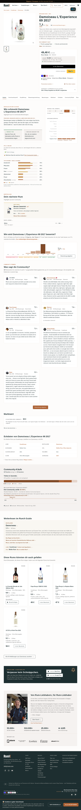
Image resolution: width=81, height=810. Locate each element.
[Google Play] (75, 794)
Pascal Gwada (51, 328)
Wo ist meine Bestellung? (68, 758)
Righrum (49, 307)
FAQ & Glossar (41, 760)
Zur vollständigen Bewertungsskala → (27, 239)
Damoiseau (59, 444)
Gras (8, 171)
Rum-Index (40, 775)
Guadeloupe (23, 444)
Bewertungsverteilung (34, 97)
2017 (57, 455)
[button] (19, 29)
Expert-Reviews (42, 762)
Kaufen (4, 97)
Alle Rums (27, 758)
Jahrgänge (40, 772)
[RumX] (7, 5)
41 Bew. (14, 593)
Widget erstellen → (28, 459)
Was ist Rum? (41, 758)
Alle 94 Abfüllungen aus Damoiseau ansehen (19, 656)
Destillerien (40, 768)
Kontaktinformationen (67, 762)
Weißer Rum (43, 13)
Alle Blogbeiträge (42, 764)
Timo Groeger (13, 307)
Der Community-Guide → (31, 155)
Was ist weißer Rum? (23, 549)
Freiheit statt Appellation (24, 547)
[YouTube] (12, 770)
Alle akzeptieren (71, 804)
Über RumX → (36, 719)
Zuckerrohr (7, 162)
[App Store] (71, 794)
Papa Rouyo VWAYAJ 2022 (39, 586)
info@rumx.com (8, 766)
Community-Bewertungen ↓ (58, 25)
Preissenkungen (42, 777)
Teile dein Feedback (67, 760)
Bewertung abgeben (66, 256)
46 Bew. (63, 594)
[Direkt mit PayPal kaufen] (71, 71)
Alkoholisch (7, 174)
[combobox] (56, 5)
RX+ (51, 768)
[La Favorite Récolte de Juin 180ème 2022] (15, 575)
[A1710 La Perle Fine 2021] (15, 619)
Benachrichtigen (13, 602)
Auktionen (27, 766)
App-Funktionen (54, 762)
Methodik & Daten (54, 760)
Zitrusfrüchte (10, 180)
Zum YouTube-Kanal (37, 723)
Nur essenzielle (55, 804)
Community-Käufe (69, 97)
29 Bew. (14, 638)
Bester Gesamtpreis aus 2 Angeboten (52, 61)
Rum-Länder (41, 766)
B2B (51, 764)
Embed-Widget (54, 766)
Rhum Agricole (67, 448)
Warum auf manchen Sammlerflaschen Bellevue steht (21, 540)
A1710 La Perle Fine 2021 (13, 630)
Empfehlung (23, 97)
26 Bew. (38, 594)
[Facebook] (5, 770)
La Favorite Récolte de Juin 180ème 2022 (14, 587)
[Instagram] (8, 770)
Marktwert (53, 97)
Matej (10, 372)
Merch (26, 770)
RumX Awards (28, 768)
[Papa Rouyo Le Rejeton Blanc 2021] (65, 575)
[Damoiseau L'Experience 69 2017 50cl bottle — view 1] (6, 48)
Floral (5, 177)
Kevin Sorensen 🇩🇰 (52, 277)
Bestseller (27, 760)
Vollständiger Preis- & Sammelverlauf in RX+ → (16, 495)
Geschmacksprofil (13, 97)
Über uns (52, 758)
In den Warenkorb (58, 66)
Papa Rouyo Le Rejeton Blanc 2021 (65, 587)
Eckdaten (60, 97)
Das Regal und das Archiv (13, 538)
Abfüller (40, 770)
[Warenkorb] (78, 5)
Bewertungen (45, 97)
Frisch (5, 168)
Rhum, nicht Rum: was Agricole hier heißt (18, 542)
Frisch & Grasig (9, 152)
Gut (47, 25)
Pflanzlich (6, 165)
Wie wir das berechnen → (10, 428)
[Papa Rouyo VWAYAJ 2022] (40, 575)
